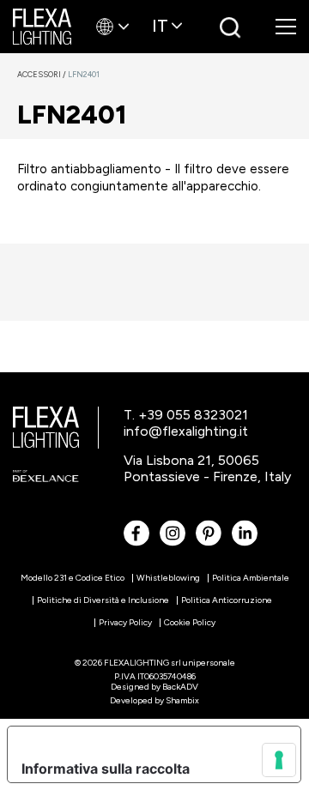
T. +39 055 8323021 (186, 415)
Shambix (182, 700)
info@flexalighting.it (186, 431)
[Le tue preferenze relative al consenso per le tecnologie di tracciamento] (279, 760)
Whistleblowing (168, 577)
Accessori (42, 74)
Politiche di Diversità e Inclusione (103, 600)
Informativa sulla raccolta (105, 768)
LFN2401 (84, 74)
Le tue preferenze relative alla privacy (148, 740)
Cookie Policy (189, 622)
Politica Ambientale (250, 577)
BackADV (180, 686)
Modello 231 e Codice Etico (72, 577)
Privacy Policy (125, 622)
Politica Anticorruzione (226, 600)
